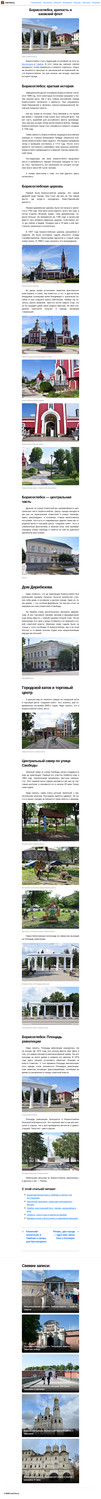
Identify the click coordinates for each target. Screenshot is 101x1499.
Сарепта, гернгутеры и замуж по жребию (47, 1214)
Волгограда (27, 63)
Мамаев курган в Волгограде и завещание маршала (52, 1218)
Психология (47, 2)
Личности (57, 2)
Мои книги (86, 2)
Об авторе (96, 2)
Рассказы (77, 2)
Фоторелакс (67, 2)
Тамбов (39, 63)
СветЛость (10, 2)
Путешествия (36, 2)
